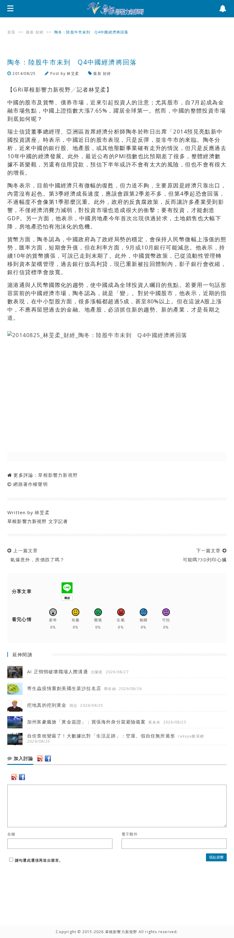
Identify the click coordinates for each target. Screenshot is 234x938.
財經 (40, 32)
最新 (30, 32)
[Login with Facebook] (48, 758)
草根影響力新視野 (58, 475)
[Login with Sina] (40, 758)
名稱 (11, 834)
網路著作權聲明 (30, 484)
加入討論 (22, 758)
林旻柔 (73, 73)
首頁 (11, 32)
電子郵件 (130, 834)
